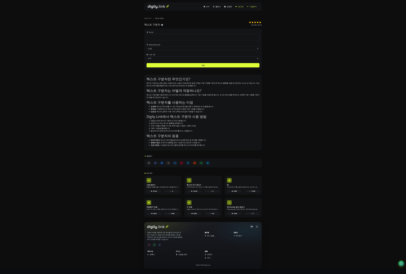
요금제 (229, 6)
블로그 (218, 6)
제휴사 (152, 254)
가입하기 (253, 6)
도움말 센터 (182, 254)
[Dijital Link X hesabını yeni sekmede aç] (175, 163)
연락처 (209, 254)
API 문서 (238, 236)
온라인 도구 (148, 18)
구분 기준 (152, 55)
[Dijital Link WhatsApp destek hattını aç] (201, 163)
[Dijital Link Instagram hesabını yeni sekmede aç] (149, 245)
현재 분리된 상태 (154, 45)
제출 (203, 65)
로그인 (240, 6)
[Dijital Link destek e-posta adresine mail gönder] (155, 163)
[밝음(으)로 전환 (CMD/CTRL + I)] (257, 226)
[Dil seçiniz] (252, 226)
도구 (207, 6)
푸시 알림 (210, 236)
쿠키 (209, 258)
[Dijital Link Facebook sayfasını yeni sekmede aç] (161, 163)
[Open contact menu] (401, 263)
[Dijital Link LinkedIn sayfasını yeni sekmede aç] (188, 163)
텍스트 (151, 32)
